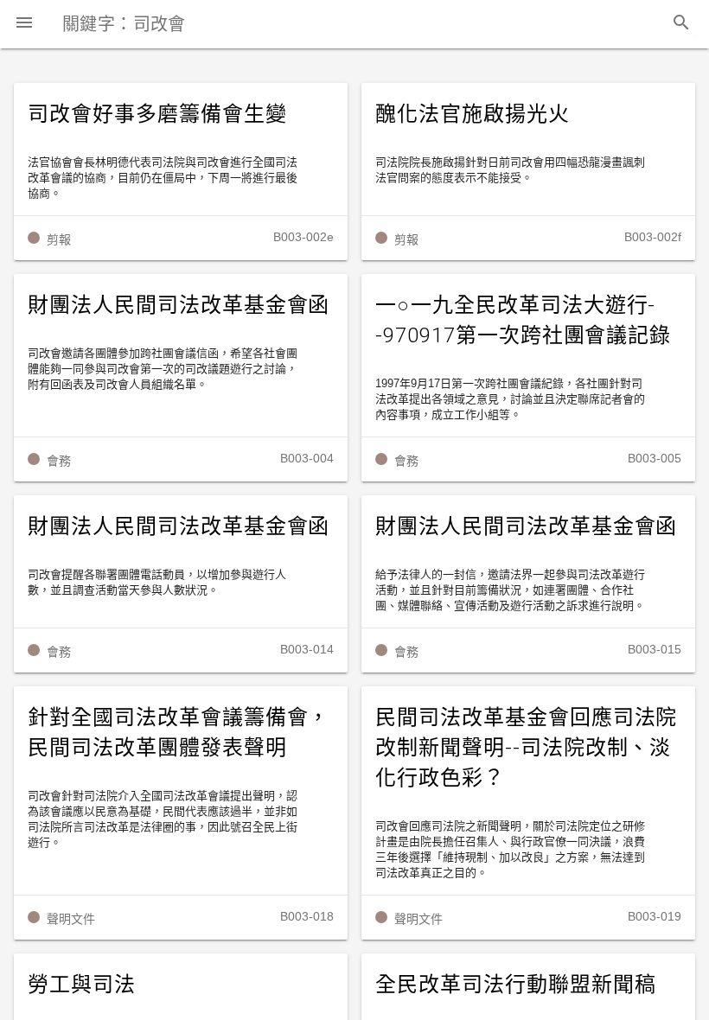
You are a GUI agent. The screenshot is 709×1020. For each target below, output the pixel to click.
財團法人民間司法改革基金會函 (178, 305)
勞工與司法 (82, 984)
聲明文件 (71, 919)
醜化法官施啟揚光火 (472, 114)
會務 (59, 461)
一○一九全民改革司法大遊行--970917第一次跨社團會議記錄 (523, 320)
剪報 (59, 239)
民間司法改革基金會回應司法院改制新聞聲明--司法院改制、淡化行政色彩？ (526, 747)
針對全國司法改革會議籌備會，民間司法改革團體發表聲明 (178, 732)
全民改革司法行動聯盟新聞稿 (515, 984)
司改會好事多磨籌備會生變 (157, 114)
